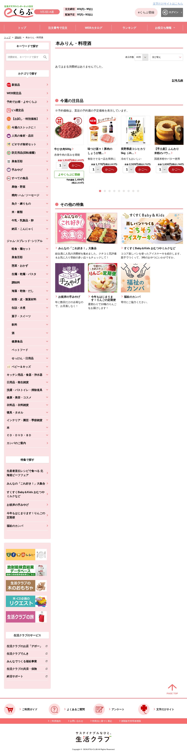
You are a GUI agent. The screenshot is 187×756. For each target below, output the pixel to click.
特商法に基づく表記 (102, 721)
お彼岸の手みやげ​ (18, 504)
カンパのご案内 (16, 443)
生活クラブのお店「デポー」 (24, 646)
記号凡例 (177, 80)
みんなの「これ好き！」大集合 (26, 483)
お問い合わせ (76, 721)
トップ (7, 37)
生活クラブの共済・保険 (24, 669)
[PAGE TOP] (172, 689)
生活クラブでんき (24, 654)
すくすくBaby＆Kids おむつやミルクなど (26, 494)
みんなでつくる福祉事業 (24, 662)
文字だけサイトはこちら (168, 3)
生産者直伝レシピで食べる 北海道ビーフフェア (25, 473)
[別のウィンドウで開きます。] (26, 574)
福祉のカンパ (15, 525)
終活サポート (24, 677)
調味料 (18, 37)
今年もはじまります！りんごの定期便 (26, 515)
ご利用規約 (55, 721)
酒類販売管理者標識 (131, 721)
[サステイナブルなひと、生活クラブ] (93, 741)
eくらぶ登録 (146, 12)
